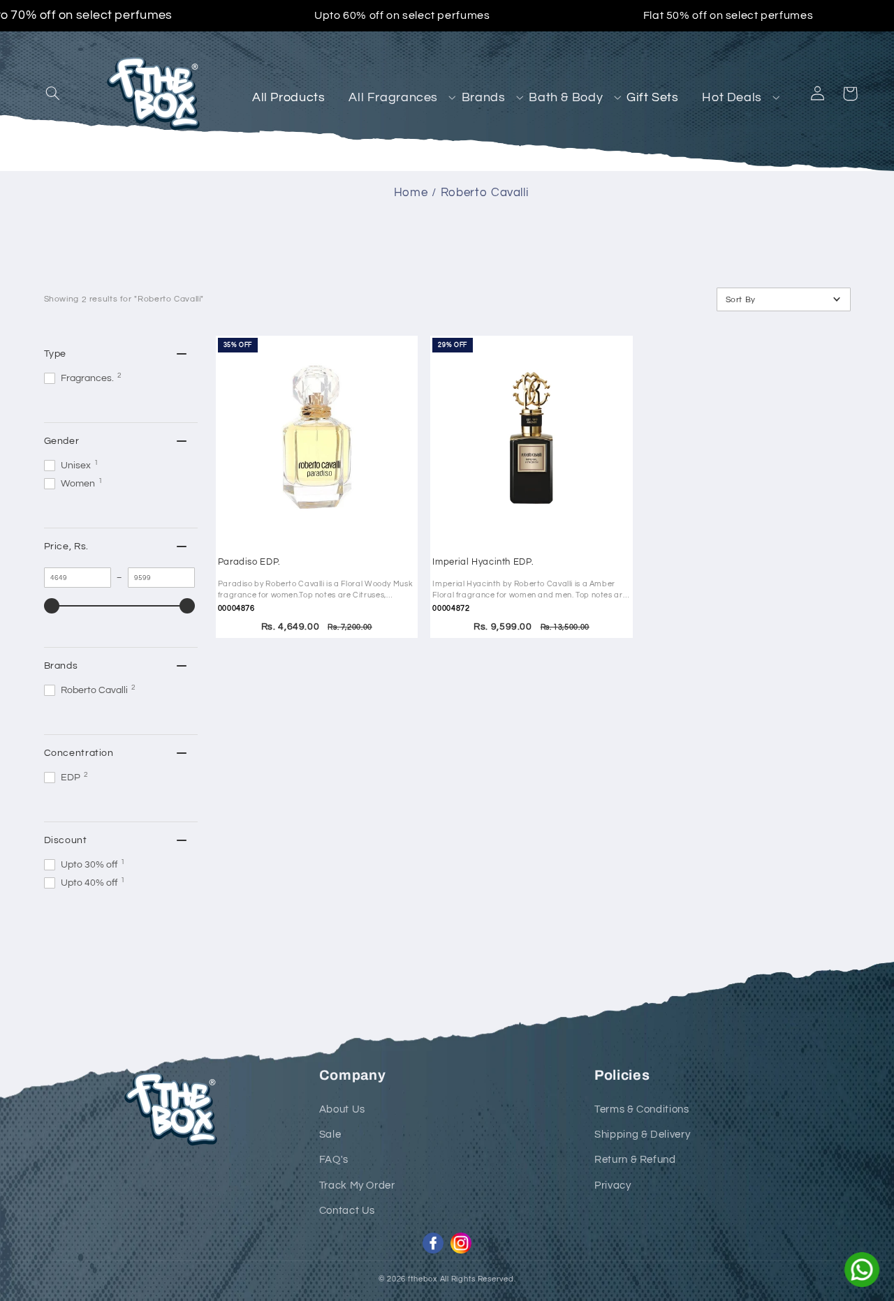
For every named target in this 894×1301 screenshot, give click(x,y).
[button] (53, 93)
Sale (330, 1134)
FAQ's (334, 1159)
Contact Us (347, 1210)
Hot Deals (732, 97)
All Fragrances (393, 97)
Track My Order (357, 1185)
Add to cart (313, 459)
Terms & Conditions (641, 1109)
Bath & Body (566, 97)
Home (411, 192)
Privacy (612, 1185)
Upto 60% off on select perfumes (402, 15)
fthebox (422, 1279)
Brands (484, 97)
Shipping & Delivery (642, 1134)
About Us (342, 1109)
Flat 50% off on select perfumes (728, 15)
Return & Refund (634, 1159)
